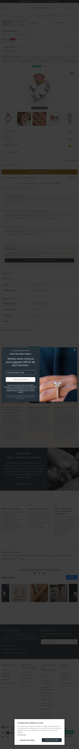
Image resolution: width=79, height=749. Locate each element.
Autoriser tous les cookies (51, 740)
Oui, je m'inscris (20, 380)
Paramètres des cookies (27, 740)
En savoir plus (21, 734)
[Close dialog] (74, 349)
